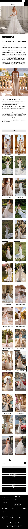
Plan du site (7, 525)
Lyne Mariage (14, 485)
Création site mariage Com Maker (18, 526)
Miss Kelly (14, 487)
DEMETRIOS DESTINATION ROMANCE (14, 474)
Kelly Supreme (12, 517)
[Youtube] (20, 522)
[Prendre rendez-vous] (26, 4)
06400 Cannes (5, 500)
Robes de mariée (4, 508)
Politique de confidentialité (15, 525)
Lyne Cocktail (3, 518)
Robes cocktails (14, 508)
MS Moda (14, 489)
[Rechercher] (25, 463)
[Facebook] (18, 522)
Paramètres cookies (20, 525)
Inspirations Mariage (17, 500)
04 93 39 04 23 (5, 502)
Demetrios (14, 472)
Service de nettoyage (17, 505)
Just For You (3, 517)
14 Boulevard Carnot (6, 499)
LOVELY (14, 483)
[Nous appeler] (26, 369)
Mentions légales (10, 525)
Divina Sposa (14, 476)
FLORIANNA (14, 478)
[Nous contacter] (26, 367)
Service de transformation (18, 504)
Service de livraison (17, 503)
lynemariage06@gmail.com (6, 503)
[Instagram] (19, 522)
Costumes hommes (23, 508)
